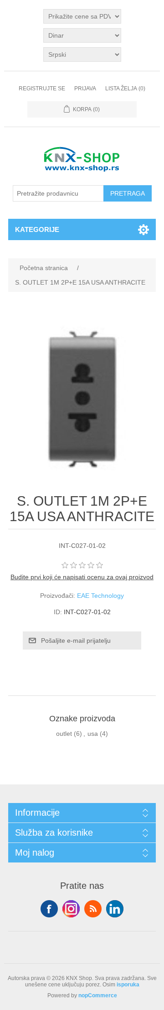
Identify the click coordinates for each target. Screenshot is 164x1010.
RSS (93, 908)
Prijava (85, 88)
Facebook (49, 908)
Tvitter (71, 908)
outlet (64, 733)
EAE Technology (100, 595)
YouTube (114, 908)
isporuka (128, 984)
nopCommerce (97, 995)
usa (92, 733)
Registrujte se (42, 88)
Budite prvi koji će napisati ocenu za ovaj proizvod (82, 577)
